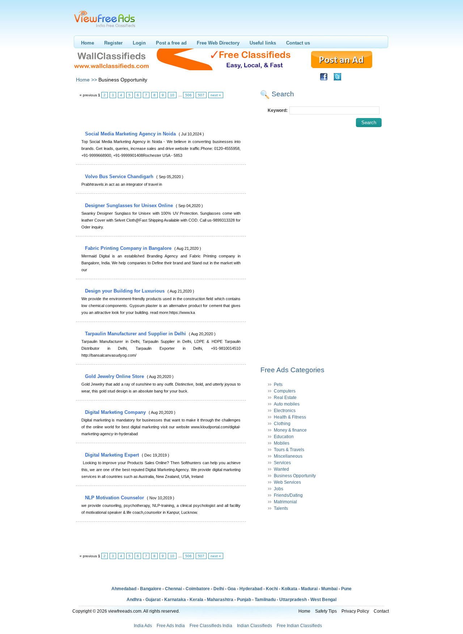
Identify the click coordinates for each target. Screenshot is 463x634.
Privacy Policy (355, 611)
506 (188, 95)
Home (87, 43)
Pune (346, 588)
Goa (232, 588)
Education (284, 436)
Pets (278, 384)
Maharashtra (220, 599)
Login (139, 43)
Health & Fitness (290, 417)
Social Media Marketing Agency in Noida (131, 134)
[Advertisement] (160, 115)
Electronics (285, 410)
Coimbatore (198, 588)
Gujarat (153, 599)
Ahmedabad (123, 588)
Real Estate (285, 397)
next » (216, 95)
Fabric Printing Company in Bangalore (129, 248)
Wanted (281, 469)
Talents (281, 508)
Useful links (263, 43)
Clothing (282, 423)
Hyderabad (250, 588)
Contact (381, 611)
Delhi (218, 588)
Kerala (196, 599)
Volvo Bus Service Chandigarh (120, 176)
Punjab (244, 599)
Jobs (278, 488)
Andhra (134, 599)
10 (172, 95)
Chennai (173, 588)
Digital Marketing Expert (112, 455)
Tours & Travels (289, 449)
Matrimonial (285, 501)
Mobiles (281, 443)
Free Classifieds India (211, 625)
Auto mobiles (287, 404)
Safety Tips (326, 611)
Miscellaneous (288, 456)
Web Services (287, 482)
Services (282, 462)
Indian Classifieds (254, 625)
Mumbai (329, 588)
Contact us (298, 43)
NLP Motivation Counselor (115, 497)
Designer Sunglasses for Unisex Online (129, 205)
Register (113, 43)
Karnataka (175, 599)
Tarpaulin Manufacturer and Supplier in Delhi (136, 333)
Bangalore (150, 588)
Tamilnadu (265, 599)
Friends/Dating (288, 495)
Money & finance (290, 430)
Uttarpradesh (293, 599)
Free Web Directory (218, 43)
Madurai (309, 588)
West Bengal (323, 599)
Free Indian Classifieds (299, 625)
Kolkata (289, 588)
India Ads (143, 625)
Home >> (86, 80)
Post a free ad (171, 43)
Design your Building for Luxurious (125, 291)
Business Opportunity (295, 475)
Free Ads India (171, 625)
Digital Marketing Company (116, 412)
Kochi (272, 588)
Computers (285, 391)
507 (201, 95)
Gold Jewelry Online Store (115, 376)
